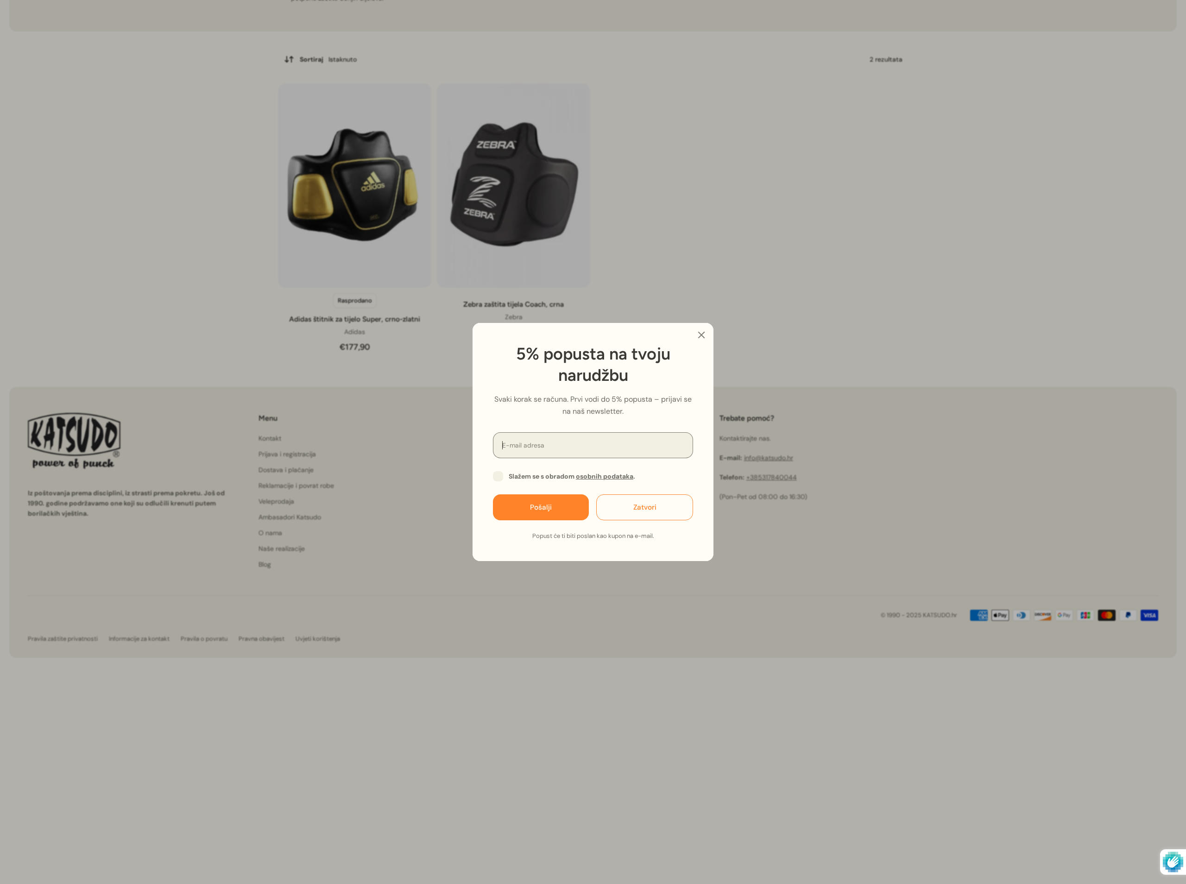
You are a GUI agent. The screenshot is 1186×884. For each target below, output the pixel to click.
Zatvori (644, 507)
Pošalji (541, 507)
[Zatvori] (701, 335)
